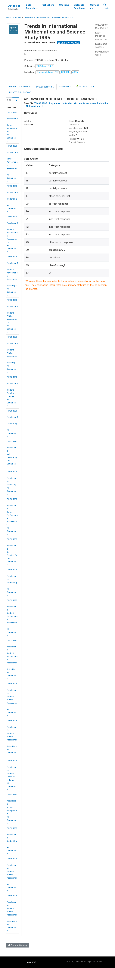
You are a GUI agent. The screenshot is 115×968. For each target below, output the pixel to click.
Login (106, 8)
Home (8, 17)
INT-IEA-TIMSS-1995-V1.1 (48, 17)
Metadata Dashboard (79, 6)
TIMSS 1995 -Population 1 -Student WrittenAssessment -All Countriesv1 (12, 316)
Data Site (17, 17)
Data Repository (32, 6)
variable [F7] (67, 17)
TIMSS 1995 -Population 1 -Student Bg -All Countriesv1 (12, 199)
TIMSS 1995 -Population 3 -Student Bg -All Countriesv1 (12, 841)
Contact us (94, 6)
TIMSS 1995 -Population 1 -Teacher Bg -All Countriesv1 (12, 424)
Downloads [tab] (65, 86)
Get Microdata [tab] (86, 86)
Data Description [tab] (45, 87)
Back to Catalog (18, 945)
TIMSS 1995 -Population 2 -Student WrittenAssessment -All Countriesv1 (12, 699)
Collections (48, 5)
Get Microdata (69, 42)
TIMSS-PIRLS (29, 17)
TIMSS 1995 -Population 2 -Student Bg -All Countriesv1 (12, 582)
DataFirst (14, 5)
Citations (64, 5)
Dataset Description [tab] (20, 86)
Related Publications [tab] (20, 92)
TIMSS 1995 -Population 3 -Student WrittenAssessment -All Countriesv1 (12, 874)
